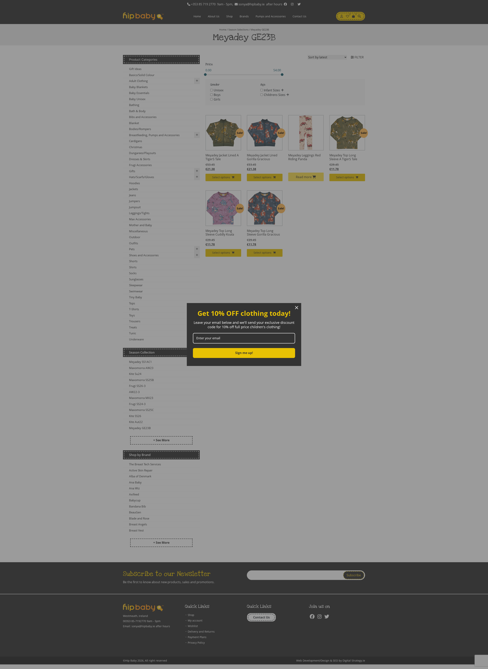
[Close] (296, 307)
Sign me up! (244, 353)
